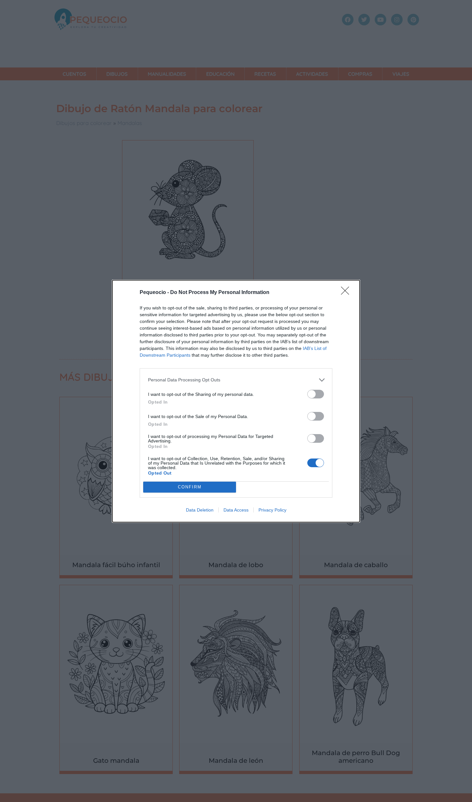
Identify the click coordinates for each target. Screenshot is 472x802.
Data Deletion (200, 509)
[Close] (347, 293)
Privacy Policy (272, 509)
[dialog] (236, 401)
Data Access (236, 509)
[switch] (315, 394)
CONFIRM (190, 487)
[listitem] (236, 380)
